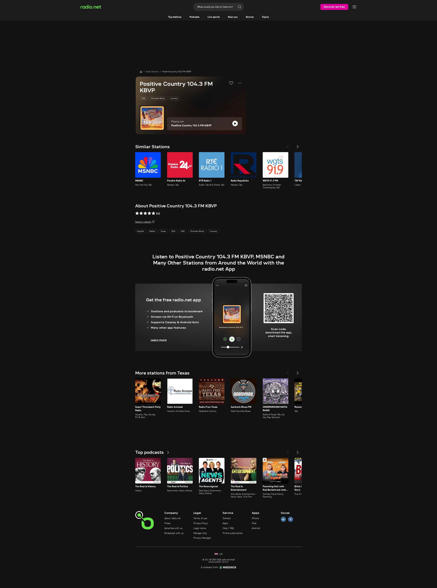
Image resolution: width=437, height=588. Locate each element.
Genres (250, 17)
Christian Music (158, 99)
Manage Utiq (200, 533)
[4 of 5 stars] (149, 213)
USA (173, 231)
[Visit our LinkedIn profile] (283, 519)
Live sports (214, 17)
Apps (225, 523)
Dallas (152, 231)
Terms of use (200, 518)
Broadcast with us (174, 533)
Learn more (159, 340)
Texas (163, 231)
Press (167, 523)
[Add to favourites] (231, 83)
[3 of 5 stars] (145, 213)
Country (174, 99)
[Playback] (235, 123)
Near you (233, 17)
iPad (254, 523)
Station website (143, 222)
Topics (265, 17)
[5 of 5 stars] (153, 213)
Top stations (174, 17)
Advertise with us (173, 528)
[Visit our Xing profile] (290, 519)
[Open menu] (354, 7)
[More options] (240, 83)
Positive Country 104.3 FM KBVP (191, 125)
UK (221, 554)
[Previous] (288, 145)
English (140, 231)
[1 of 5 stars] (137, 213)
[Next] (298, 145)
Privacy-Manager (202, 538)
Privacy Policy (200, 523)
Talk (143, 99)
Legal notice (199, 528)
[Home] (141, 71)
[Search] (240, 7)
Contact (227, 518)
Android (256, 528)
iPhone (255, 518)
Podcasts (194, 17)
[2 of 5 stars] (141, 213)
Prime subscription (233, 533)
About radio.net (172, 518)
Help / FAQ (228, 528)
